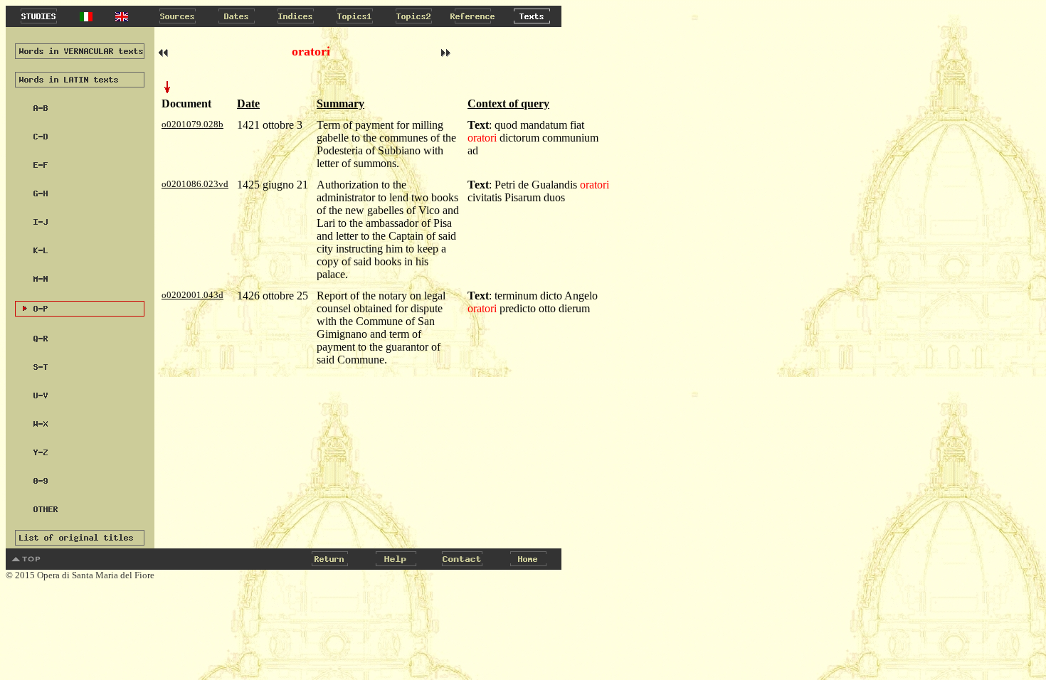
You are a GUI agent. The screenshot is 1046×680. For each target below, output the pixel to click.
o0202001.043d (192, 294)
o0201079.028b (192, 124)
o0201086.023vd (195, 184)
